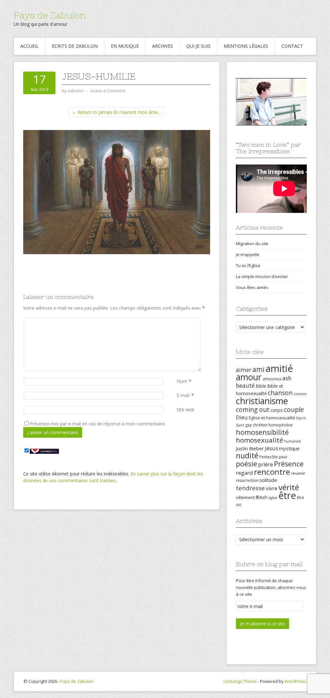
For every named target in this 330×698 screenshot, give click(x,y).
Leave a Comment (107, 91)
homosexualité (259, 439)
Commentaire (178, 321)
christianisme (262, 401)
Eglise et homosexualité (272, 418)
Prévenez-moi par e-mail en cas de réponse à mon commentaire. (98, 424)
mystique (289, 448)
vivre (271, 488)
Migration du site (252, 243)
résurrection (247, 480)
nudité (247, 455)
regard (244, 472)
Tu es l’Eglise (248, 265)
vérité (288, 487)
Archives (162, 46)
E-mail (183, 395)
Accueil (29, 46)
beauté (245, 385)
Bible (261, 386)
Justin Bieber (250, 448)
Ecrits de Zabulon (75, 46)
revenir (298, 473)
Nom (182, 381)
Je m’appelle (247, 254)
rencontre (272, 471)
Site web (185, 409)
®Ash (261, 497)
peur (283, 457)
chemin (300, 394)
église (272, 497)
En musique (125, 46)
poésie (246, 463)
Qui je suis (198, 46)
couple (294, 409)
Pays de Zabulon (50, 15)
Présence (289, 463)
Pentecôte (268, 457)
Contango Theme (240, 681)
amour (249, 377)
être (287, 495)
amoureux (272, 379)
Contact (292, 46)
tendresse (250, 488)
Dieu (242, 417)
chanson (280, 393)
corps (276, 410)
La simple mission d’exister (262, 276)
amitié (279, 368)
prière (265, 464)
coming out (252, 409)
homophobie (280, 425)
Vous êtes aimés (252, 287)
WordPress (295, 681)
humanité (292, 441)
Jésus (271, 448)
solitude (268, 480)
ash (287, 378)
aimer (243, 370)
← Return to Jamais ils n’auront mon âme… (116, 112)
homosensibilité (262, 432)
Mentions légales (246, 46)
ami (258, 369)
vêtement (245, 497)
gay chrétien (256, 425)
